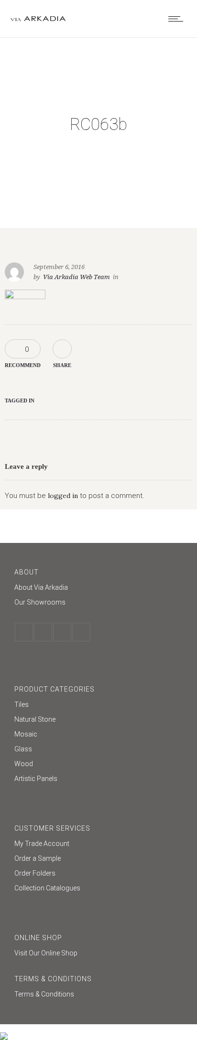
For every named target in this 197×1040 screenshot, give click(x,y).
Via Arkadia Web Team (76, 277)
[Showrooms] (98, 602)
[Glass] (98, 750)
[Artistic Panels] (98, 778)
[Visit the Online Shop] (98, 953)
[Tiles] (98, 705)
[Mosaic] (98, 735)
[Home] (38, 18)
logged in (63, 495)
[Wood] (98, 765)
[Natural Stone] (98, 720)
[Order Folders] (98, 874)
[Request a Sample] (98, 859)
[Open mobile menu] (177, 18)
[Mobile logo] (4, 1030)
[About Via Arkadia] (98, 588)
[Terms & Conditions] (98, 994)
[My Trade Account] (98, 844)
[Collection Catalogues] (98, 888)
